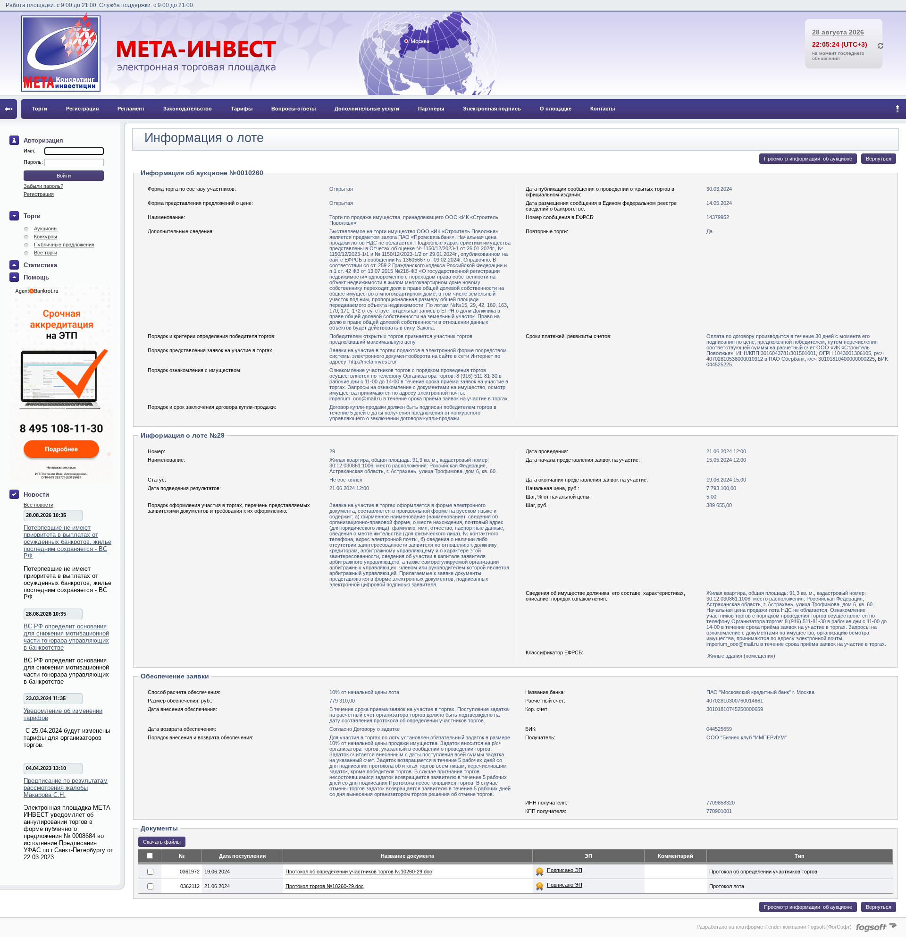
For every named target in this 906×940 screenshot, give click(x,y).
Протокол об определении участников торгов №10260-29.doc (358, 871)
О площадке (555, 108)
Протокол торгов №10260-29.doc (324, 886)
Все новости (38, 505)
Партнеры (431, 108)
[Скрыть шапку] (897, 109)
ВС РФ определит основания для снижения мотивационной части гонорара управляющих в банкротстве (66, 637)
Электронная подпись (492, 108)
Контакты (602, 108)
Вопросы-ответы (293, 108)
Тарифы (241, 108)
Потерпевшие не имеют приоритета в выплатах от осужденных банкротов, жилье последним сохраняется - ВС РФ (67, 541)
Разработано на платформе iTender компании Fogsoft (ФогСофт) (774, 927)
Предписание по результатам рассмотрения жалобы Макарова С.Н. (66, 787)
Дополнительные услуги (367, 108)
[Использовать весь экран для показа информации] (8, 109)
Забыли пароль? (43, 186)
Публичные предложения (64, 244)
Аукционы (46, 228)
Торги (39, 108)
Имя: (29, 150)
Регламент (130, 108)
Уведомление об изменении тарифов (63, 714)
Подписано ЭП (564, 870)
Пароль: (34, 162)
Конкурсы (45, 236)
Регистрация (82, 108)
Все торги (45, 252)
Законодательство (187, 108)
